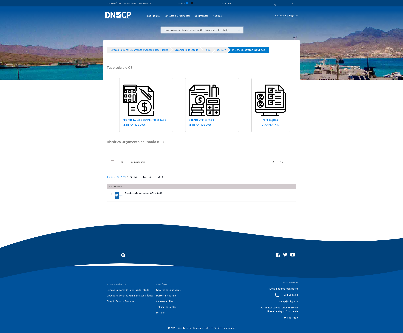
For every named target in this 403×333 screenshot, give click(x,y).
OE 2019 (121, 177)
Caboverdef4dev (164, 301)
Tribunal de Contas (166, 306)
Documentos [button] (201, 15)
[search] (273, 161)
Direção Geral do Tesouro (120, 301)
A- (222, 3)
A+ (229, 3)
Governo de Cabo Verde (168, 289)
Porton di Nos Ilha (166, 295)
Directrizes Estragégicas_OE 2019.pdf (143, 193)
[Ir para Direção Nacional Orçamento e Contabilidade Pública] (118, 15)
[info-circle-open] (281, 161)
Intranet (160, 312)
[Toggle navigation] (135, 16)
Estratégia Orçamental (177, 15)
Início (110, 177)
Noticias (217, 15)
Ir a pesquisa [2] (130, 3)
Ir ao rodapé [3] (145, 3)
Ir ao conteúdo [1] (115, 3)
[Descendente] (122, 161)
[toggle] (117, 162)
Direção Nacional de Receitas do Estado (128, 289)
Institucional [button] (153, 15)
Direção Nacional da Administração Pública (130, 295)
